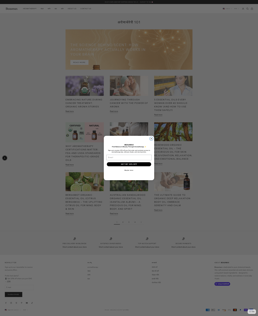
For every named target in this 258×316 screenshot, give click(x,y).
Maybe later (129, 170)
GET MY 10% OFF (129, 164)
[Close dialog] (151, 138)
